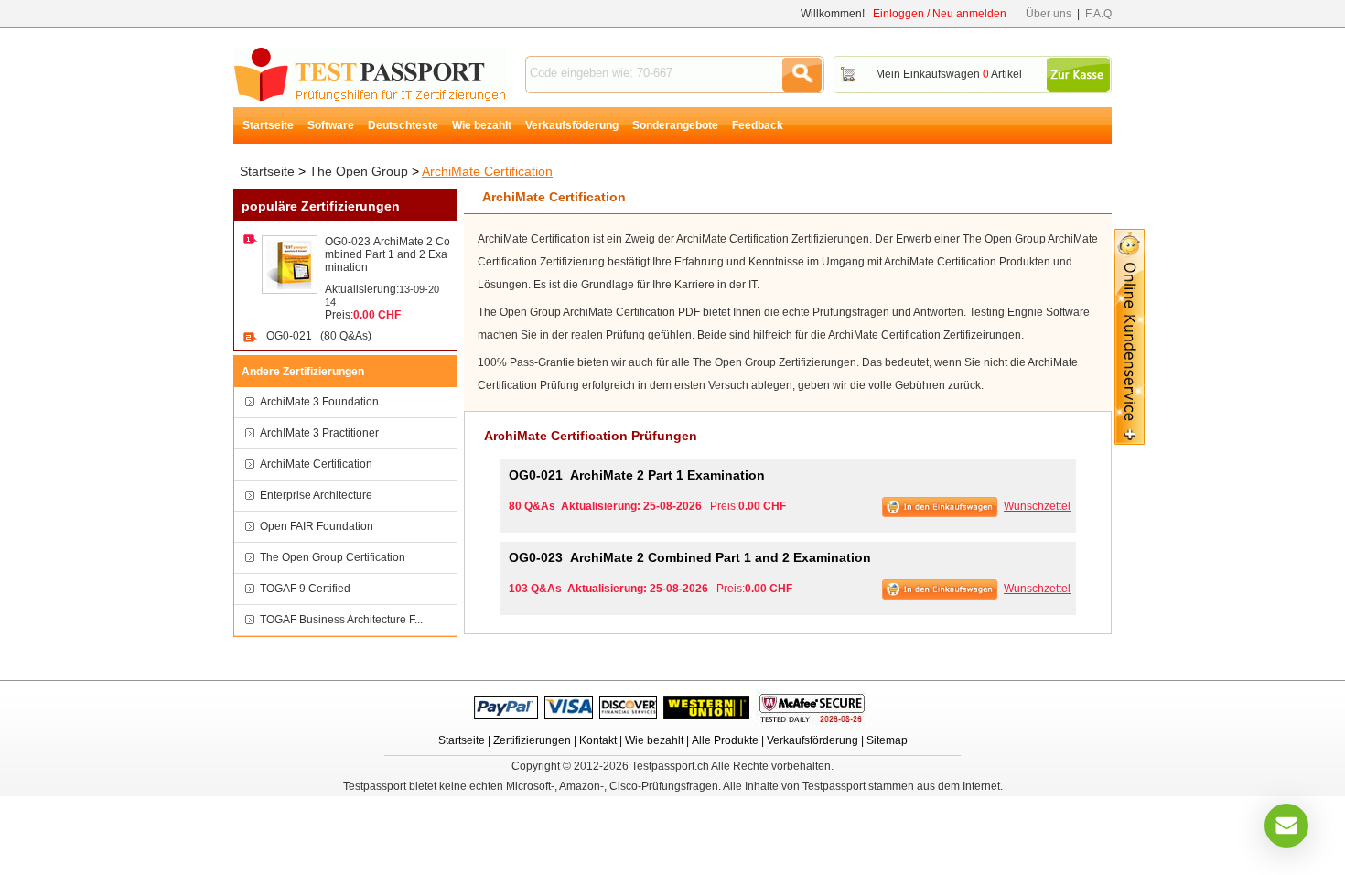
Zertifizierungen (532, 740)
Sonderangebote (675, 125)
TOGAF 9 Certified (305, 588)
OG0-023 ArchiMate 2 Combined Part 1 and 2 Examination (387, 254)
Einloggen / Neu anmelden (939, 13)
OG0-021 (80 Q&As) (318, 335)
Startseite (268, 125)
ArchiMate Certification (487, 171)
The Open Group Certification (332, 557)
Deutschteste (403, 125)
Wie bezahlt (481, 125)
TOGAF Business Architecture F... (341, 619)
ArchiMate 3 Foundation (319, 401)
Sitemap (887, 740)
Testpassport (370, 74)
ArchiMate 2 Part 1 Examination (637, 475)
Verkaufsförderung (812, 740)
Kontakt (598, 740)
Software (330, 125)
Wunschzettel (1037, 506)
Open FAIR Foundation (316, 526)
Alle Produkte (725, 740)
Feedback (757, 125)
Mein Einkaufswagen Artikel (949, 74)
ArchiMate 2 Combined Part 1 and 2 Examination (690, 557)
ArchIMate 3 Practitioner (319, 433)
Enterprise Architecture (316, 495)
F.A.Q (1098, 13)
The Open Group (358, 171)
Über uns (1048, 13)
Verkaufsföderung (572, 125)
